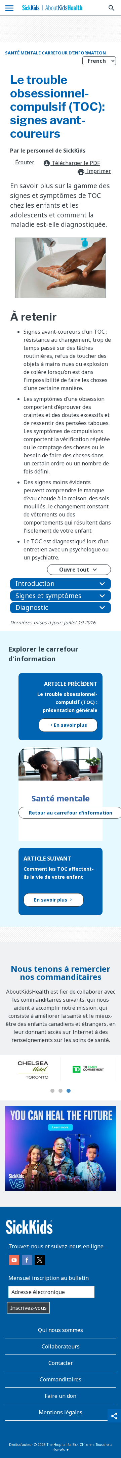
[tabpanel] (33, 1069)
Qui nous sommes (60, 1330)
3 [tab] (68, 1091)
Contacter (60, 1363)
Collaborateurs (61, 1346)
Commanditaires (60, 1379)
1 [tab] (52, 1091)
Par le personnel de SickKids (47, 150)
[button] (60, 583)
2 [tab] (60, 1091)
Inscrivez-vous (28, 1307)
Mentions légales (60, 1412)
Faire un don (60, 1396)
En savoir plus (70, 725)
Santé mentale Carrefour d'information (55, 53)
